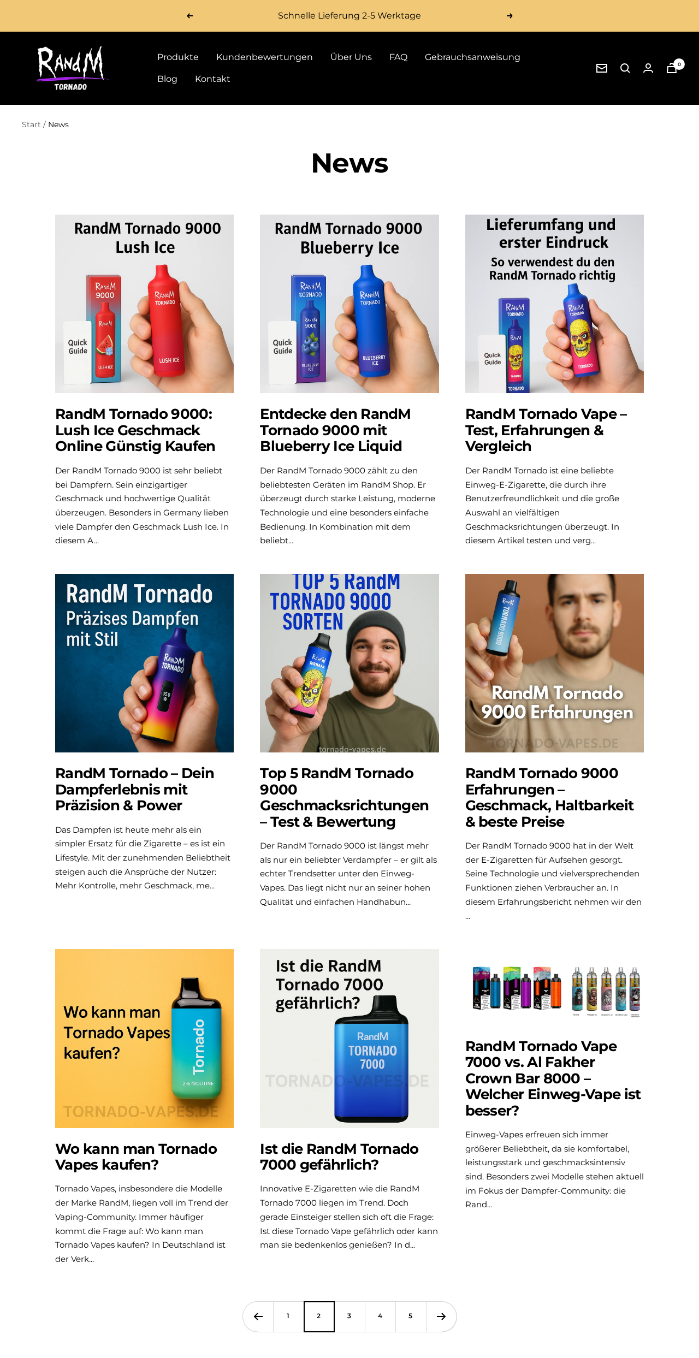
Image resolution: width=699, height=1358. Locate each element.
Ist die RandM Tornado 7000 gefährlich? (339, 1156)
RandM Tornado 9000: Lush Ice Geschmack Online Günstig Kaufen (135, 430)
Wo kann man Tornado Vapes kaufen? (136, 1156)
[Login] (648, 68)
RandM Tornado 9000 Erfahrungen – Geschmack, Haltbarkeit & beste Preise (549, 797)
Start (31, 124)
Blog (167, 79)
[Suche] (625, 68)
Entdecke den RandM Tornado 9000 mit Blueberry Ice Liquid (335, 430)
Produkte (178, 57)
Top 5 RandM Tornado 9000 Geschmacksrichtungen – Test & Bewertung (344, 797)
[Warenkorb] (671, 68)
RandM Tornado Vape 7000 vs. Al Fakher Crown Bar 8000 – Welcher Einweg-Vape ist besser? (553, 1078)
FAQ (398, 57)
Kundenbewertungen (264, 57)
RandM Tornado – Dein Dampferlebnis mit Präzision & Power (134, 789)
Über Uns (351, 57)
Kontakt (212, 79)
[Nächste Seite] (441, 1316)
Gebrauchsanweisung (472, 57)
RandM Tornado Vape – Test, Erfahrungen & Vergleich (546, 430)
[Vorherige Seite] (257, 1316)
